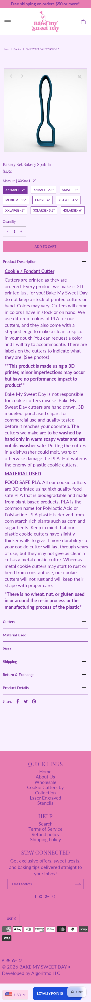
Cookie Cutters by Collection (45, 789)
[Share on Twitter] (25, 700)
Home (6, 49)
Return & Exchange (19, 674)
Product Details (16, 687)
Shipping (10, 661)
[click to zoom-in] (80, 76)
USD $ (11, 919)
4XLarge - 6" (72, 210)
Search (45, 823)
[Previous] (11, 76)
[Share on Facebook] (17, 700)
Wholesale (45, 782)
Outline (17, 49)
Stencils (45, 803)
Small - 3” (70, 190)
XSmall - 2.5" (44, 190)
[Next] (23, 76)
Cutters (9, 621)
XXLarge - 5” (14, 210)
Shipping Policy (45, 839)
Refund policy (46, 834)
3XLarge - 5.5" (44, 210)
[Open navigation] (7, 21)
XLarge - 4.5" (68, 200)
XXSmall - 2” (15, 190)
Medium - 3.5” (15, 200)
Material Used (14, 635)
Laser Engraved (45, 797)
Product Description (19, 261)
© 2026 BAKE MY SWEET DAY (34, 966)
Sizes (7, 648)
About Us (45, 776)
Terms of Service (45, 829)
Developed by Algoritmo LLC (31, 973)
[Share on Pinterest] (34, 700)
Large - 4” (42, 200)
